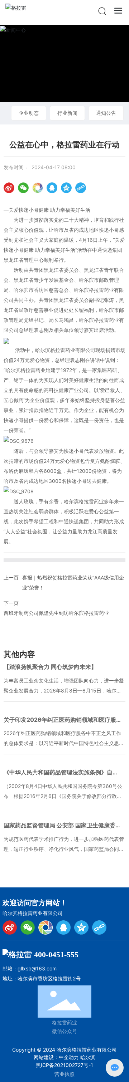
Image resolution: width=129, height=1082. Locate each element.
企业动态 (29, 113)
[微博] (10, 927)
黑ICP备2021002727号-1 (64, 1065)
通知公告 (106, 113)
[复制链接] (80, 187)
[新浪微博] (9, 187)
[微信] (23, 187)
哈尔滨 (87, 1057)
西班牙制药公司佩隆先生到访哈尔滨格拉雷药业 (56, 613)
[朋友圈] (37, 187)
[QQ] (63, 927)
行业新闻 (67, 113)
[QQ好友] (52, 187)
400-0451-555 (56, 954)
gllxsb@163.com (37, 968)
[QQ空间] (66, 187)
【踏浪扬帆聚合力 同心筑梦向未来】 (50, 666)
